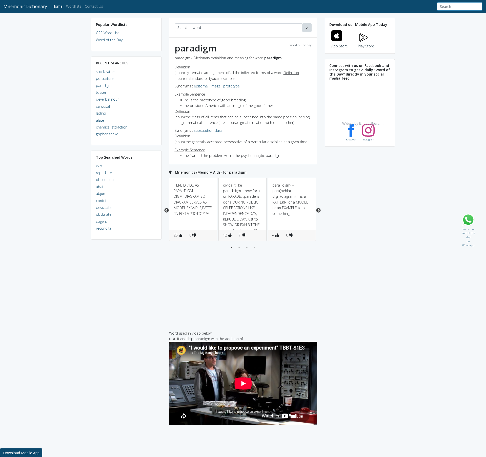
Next (318, 210)
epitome (201, 86)
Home (58, 6)
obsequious (105, 179)
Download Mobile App (21, 452)
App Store (339, 46)
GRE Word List (107, 32)
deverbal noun (107, 99)
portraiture (105, 78)
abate (101, 186)
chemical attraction (111, 127)
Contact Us (94, 6)
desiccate (104, 207)
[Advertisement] (126, 321)
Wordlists (73, 6)
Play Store (366, 46)
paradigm (104, 85)
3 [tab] (246, 247)
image (215, 86)
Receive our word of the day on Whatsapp (468, 228)
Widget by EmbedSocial (361, 123)
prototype (231, 86)
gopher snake (107, 134)
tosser (101, 92)
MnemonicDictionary (25, 6)
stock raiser (105, 71)
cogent (101, 221)
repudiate (104, 172)
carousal (103, 106)
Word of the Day (109, 40)
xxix (99, 165)
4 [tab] (254, 247)
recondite (104, 228)
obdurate (103, 214)
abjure (101, 193)
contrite (102, 200)
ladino (101, 113)
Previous (166, 210)
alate (100, 120)
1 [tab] (231, 247)
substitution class (208, 130)
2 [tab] (239, 247)
